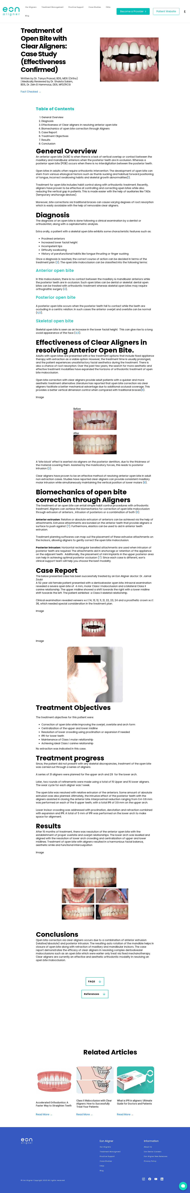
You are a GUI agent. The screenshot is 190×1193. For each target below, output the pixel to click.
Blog (27, 16)
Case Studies (95, 7)
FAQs (108, 7)
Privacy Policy (150, 1161)
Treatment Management (53, 7)
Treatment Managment (110, 1152)
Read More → (44, 1114)
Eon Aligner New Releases (155, 1156)
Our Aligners (31, 7)
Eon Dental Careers (152, 1152)
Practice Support (76, 7)
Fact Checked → (31, 91)
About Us (148, 1147)
